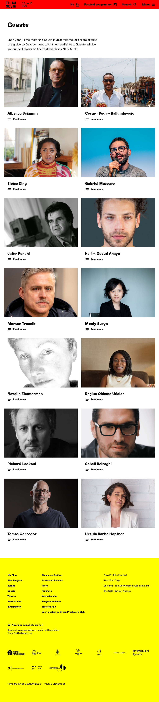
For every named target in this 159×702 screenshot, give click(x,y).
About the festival (52, 575)
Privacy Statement (54, 684)
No (72, 4)
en (77, 4)
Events (11, 586)
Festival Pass (14, 601)
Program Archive (51, 601)
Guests (11, 591)
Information (14, 607)
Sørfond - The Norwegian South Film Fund (127, 586)
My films (12, 575)
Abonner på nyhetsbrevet (27, 624)
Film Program (15, 580)
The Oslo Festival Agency (117, 591)
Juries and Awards (52, 580)
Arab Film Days (112, 580)
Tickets (11, 596)
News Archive (49, 596)
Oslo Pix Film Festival (115, 575)
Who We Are (49, 607)
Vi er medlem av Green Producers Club (63, 612)
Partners (47, 591)
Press (45, 586)
